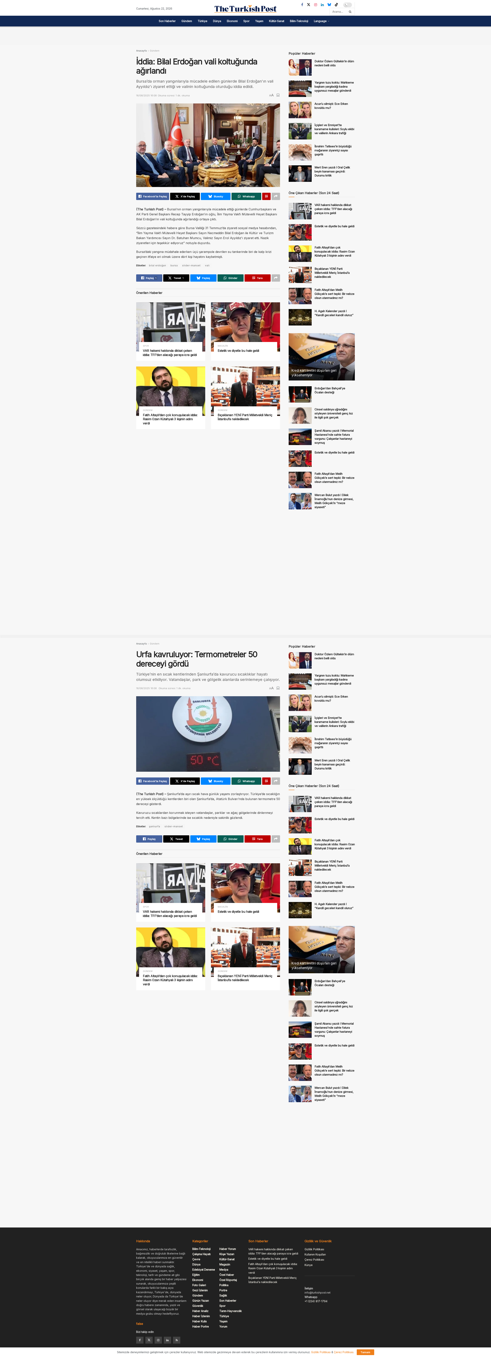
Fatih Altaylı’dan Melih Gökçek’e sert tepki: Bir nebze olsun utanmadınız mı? (334, 294)
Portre (223, 1290)
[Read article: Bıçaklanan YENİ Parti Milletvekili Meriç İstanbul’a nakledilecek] (245, 391)
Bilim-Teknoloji (299, 21)
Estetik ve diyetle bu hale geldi (238, 351)
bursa (174, 265)
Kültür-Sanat (276, 21)
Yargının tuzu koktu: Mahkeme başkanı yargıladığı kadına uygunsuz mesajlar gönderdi (334, 86)
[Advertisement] (245, 35)
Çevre (196, 1259)
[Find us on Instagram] (315, 5)
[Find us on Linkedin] (167, 1340)
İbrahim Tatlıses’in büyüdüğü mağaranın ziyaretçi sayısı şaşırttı (333, 150)
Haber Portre (200, 1326)
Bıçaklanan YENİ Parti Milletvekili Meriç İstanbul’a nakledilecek (245, 417)
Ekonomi (232, 21)
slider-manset (191, 265)
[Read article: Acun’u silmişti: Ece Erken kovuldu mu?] (300, 110)
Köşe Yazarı (226, 1254)
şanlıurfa (154, 826)
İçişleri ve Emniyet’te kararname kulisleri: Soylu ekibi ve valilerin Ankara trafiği (334, 129)
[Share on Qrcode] (266, 196)
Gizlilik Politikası (314, 1249)
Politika (223, 1285)
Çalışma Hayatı (201, 1254)
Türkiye (202, 21)
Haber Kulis (199, 1321)
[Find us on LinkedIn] (322, 5)
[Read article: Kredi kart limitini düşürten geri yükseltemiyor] (322, 356)
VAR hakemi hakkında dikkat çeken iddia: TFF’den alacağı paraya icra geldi (170, 353)
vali (207, 265)
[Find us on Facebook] (302, 5)
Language (320, 21)
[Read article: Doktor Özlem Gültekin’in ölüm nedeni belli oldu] (300, 67)
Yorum (223, 1326)
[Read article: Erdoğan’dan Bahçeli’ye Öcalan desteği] (300, 394)
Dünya (217, 21)
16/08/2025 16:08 (146, 95)
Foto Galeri (199, 1285)
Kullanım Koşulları (315, 1254)
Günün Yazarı (200, 1300)
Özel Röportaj (228, 1280)
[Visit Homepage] (245, 9)
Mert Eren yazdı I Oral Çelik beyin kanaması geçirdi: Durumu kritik (332, 171)
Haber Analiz (200, 1311)
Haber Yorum (227, 1248)
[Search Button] (351, 12)
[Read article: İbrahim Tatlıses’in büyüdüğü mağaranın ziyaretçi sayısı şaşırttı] (300, 152)
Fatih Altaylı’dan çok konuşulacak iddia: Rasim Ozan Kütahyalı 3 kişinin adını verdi (170, 419)
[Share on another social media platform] (276, 196)
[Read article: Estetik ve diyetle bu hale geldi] (245, 327)
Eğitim (196, 1274)
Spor (246, 21)
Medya (223, 1269)
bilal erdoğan (157, 265)
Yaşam (259, 21)
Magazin (223, 346)
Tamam (365, 1352)
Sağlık (223, 1295)
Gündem (186, 21)
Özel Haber (226, 1274)
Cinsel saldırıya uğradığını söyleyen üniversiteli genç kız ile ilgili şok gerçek (334, 413)
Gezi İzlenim (200, 1290)
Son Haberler (167, 21)
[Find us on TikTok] (336, 4)
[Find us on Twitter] (308, 4)
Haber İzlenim (201, 1316)
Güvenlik (197, 1305)
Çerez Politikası (314, 1259)
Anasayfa (141, 50)
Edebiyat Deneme (203, 1269)
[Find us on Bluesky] (329, 4)
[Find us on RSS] (176, 1340)
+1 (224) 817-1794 (316, 1301)
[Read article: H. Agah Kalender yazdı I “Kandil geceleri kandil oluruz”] (300, 317)
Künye (309, 1265)
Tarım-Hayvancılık (230, 1311)
